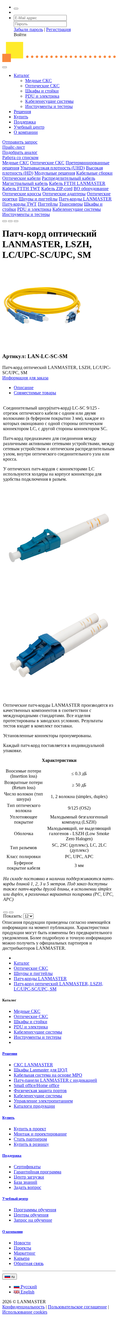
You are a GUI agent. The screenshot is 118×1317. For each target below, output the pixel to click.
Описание (24, 387)
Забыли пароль (28, 29)
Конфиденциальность (23, 1306)
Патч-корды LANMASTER (85, 198)
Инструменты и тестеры (49, 106)
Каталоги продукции (34, 1106)
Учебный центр (29, 127)
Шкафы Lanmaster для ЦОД (40, 1069)
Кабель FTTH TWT (21, 188)
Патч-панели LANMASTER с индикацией (55, 1080)
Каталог (22, 75)
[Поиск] (16, 8)
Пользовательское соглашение (77, 1306)
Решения (22, 111)
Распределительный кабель (68, 178)
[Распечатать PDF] (10, 221)
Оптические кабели (21, 178)
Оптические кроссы (21, 193)
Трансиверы (71, 204)
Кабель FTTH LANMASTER (77, 183)
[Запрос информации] (16, 221)
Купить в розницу (31, 1144)
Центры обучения (31, 1214)
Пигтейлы (48, 204)
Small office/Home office (36, 1085)
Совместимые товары (35, 392)
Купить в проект (30, 1128)
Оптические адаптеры (64, 193)
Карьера (22, 1258)
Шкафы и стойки (42, 90)
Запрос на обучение (33, 1220)
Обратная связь (29, 1263)
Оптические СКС (42, 85)
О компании (26, 132)
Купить (21, 116)
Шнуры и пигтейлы (38, 198)
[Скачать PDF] (4, 221)
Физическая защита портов (40, 1090)
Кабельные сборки (94, 173)
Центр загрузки (29, 1177)
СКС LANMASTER (33, 1064)
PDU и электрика (42, 96)
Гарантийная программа (37, 1171)
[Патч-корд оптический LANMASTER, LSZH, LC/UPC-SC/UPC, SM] (42, 345)
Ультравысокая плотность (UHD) (52, 167)
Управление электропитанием (43, 1100)
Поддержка (25, 121)
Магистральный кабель (25, 183)
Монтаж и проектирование (40, 1133)
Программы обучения (35, 1209)
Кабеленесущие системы (49, 101)
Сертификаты (27, 1166)
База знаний (25, 1182)
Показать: (13, 916)
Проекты (22, 1247)
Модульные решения (54, 173)
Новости (22, 1242)
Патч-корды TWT (19, 204)
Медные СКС (38, 80)
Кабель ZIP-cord (56, 188)
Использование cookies (24, 1312)
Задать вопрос (27, 1187)
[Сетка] (11, 912)
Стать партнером (30, 1139)
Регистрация (58, 29)
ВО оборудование (91, 188)
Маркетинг (25, 1253)
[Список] (5, 912)
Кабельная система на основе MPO (48, 1075)
